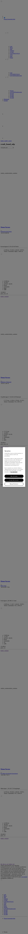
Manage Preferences (14, 484)
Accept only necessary (14, 480)
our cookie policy (14, 472)
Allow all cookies (14, 476)
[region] (14, 467)
